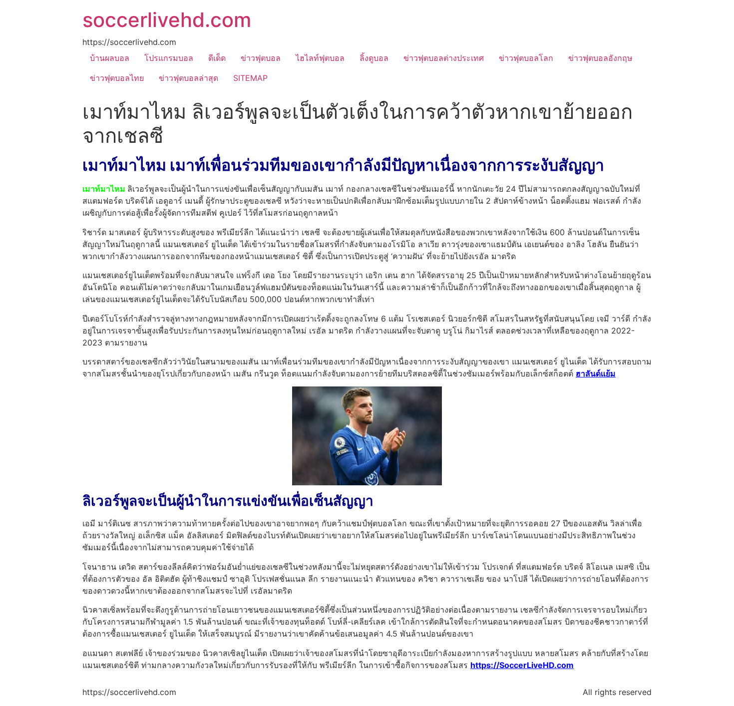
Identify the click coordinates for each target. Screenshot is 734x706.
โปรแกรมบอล (168, 58)
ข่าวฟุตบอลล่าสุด (188, 78)
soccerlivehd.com (166, 19)
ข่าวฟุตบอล (261, 58)
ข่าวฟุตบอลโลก (526, 58)
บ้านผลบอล (109, 58)
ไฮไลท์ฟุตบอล (320, 58)
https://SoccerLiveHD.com (522, 665)
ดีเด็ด (217, 58)
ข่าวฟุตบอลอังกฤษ (600, 58)
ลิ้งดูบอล (374, 58)
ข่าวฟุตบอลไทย (117, 78)
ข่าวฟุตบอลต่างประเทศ (443, 58)
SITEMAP (250, 78)
